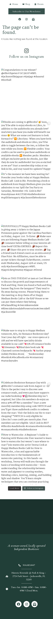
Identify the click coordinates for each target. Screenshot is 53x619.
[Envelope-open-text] (33, 19)
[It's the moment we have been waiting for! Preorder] (26, 198)
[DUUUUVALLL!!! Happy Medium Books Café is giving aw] (26, 250)
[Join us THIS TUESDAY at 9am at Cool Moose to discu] (26, 302)
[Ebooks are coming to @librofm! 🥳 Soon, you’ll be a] (26, 146)
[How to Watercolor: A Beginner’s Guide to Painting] (26, 458)
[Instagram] (26, 19)
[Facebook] (19, 19)
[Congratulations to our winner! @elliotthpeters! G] (26, 93)
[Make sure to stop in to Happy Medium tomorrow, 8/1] (26, 354)
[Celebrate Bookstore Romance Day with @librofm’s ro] (26, 406)
